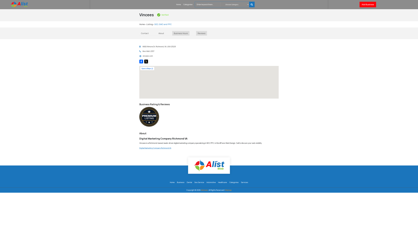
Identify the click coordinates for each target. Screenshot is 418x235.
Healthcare (222, 183)
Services (244, 183)
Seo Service (199, 183)
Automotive (211, 183)
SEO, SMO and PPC (163, 24)
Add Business (368, 4)
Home (178, 5)
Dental (189, 183)
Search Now (252, 4)
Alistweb (204, 190)
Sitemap (228, 190)
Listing (149, 24)
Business (180, 183)
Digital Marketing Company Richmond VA (155, 148)
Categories (188, 5)
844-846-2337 (148, 51)
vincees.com (148, 56)
